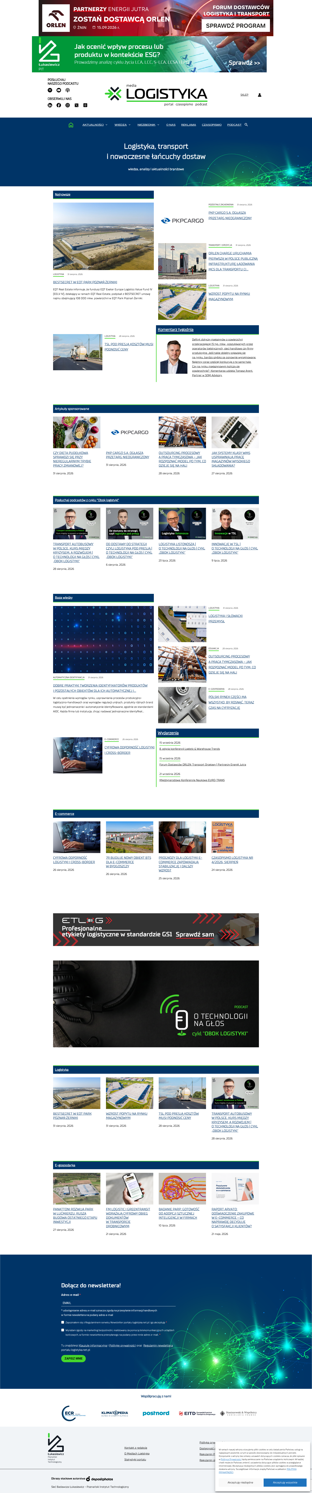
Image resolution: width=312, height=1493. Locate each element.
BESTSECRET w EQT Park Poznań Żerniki (85, 282)
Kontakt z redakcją (135, 1448)
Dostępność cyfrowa (212, 1448)
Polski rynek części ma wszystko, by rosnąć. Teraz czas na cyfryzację (231, 702)
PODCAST (234, 125)
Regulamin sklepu (210, 1460)
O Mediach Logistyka (137, 1453)
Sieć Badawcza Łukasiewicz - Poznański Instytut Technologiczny (90, 1487)
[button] (106, 125)
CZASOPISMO (212, 125)
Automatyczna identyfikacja (68, 677)
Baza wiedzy (64, 597)
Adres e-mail (70, 1295)
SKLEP (244, 95)
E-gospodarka (216, 689)
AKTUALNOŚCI (93, 125)
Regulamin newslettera (158, 1345)
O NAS (171, 125)
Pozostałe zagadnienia (221, 205)
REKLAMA (188, 125)
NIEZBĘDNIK (146, 125)
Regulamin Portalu (211, 1454)
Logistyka (58, 274)
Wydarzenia (168, 733)
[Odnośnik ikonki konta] (259, 95)
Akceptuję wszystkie (285, 1482)
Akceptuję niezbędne (240, 1482)
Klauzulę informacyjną (93, 1345)
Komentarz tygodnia (176, 330)
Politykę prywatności (122, 1345)
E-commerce (112, 739)
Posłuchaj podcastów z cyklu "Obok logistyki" (87, 500)
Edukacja (214, 649)
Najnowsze (62, 194)
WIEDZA (120, 125)
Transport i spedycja (220, 245)
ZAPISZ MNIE (73, 1358)
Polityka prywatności (212, 1442)
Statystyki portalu (135, 1459)
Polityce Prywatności (231, 1459)
